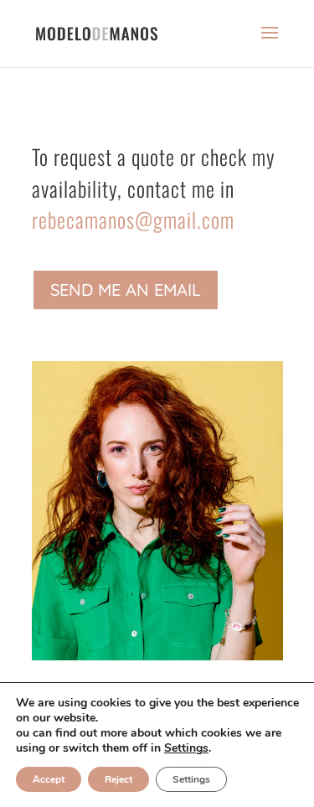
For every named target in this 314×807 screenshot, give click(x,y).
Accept (48, 779)
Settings (186, 748)
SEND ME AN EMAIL (125, 289)
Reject (118, 779)
